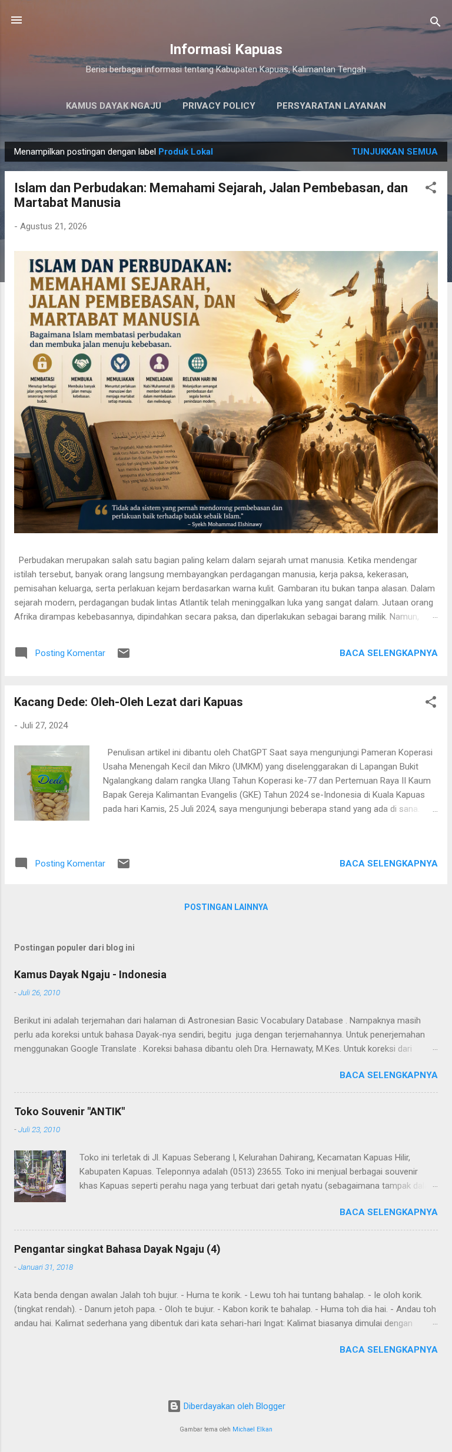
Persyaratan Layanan (331, 106)
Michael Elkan (252, 1429)
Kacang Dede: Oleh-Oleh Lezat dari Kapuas (128, 702)
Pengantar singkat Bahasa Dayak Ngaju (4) (117, 1249)
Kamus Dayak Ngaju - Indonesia (90, 974)
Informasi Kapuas (226, 49)
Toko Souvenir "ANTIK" (69, 1111)
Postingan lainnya (226, 907)
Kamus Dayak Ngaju (113, 106)
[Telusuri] (435, 24)
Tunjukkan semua (394, 151)
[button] (431, 189)
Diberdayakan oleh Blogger (233, 1406)
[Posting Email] (124, 657)
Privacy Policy (218, 106)
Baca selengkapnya (389, 653)
